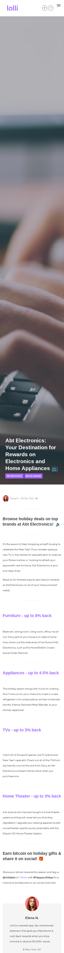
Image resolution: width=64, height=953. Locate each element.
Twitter (23, 877)
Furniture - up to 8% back (27, 615)
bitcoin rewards (33, 476)
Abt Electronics (14, 476)
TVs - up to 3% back (22, 730)
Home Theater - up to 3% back (32, 796)
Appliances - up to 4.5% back (31, 673)
